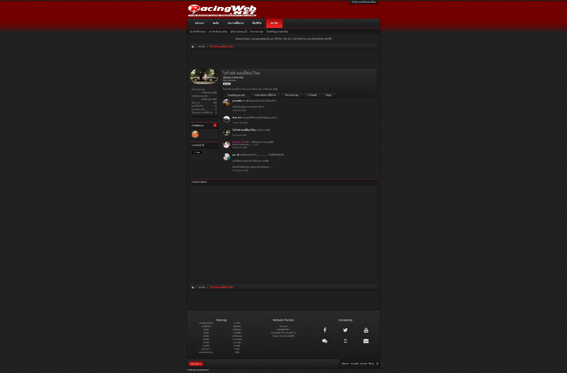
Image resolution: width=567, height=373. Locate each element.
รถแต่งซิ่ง (237, 333)
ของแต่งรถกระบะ (206, 352)
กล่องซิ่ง (206, 346)
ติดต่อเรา (345, 364)
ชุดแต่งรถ (237, 326)
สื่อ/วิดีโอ (256, 23)
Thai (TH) (195, 364)
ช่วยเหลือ (355, 364)
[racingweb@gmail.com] (366, 341)
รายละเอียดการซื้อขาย (265, 95)
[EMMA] (195, 134)
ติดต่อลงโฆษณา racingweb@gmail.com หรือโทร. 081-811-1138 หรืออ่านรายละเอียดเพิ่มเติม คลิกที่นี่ (283, 38)
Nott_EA (236, 117)
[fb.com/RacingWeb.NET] (325, 330)
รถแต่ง (206, 329)
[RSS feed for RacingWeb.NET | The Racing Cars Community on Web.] (378, 360)
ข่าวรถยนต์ (237, 339)
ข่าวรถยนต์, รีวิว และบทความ (283, 333)
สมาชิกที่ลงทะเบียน (218, 31)
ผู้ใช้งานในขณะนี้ (239, 31)
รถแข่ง (237, 349)
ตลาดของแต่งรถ (206, 323)
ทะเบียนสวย (237, 336)
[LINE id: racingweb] (325, 341)
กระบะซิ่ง (237, 342)
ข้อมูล (328, 95)
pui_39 (235, 155)
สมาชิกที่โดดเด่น (198, 31)
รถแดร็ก (237, 346)
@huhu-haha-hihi (233, 77)
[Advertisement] (281, 231)
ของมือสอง (206, 326)
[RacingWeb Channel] (366, 330)
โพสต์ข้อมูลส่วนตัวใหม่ (277, 31)
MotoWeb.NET (283, 329)
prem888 (236, 100)
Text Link (283, 326)
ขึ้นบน (371, 364)
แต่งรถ (206, 333)
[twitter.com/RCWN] (345, 330)
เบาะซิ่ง (237, 323)
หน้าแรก (199, 23)
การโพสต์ (312, 95)
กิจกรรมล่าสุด (291, 95)
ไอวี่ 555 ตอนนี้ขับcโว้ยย (244, 130)
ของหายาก (206, 349)
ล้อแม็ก (206, 339)
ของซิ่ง (206, 336)
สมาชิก (274, 23)
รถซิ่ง (237, 352)
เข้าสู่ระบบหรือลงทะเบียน (364, 2)
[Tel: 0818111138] (345, 341)
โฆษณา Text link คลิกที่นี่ (283, 336)
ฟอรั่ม (216, 23)
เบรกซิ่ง (206, 342)
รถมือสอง (237, 329)
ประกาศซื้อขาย (235, 23)
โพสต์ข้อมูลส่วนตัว (236, 95)
